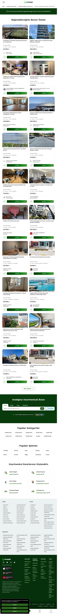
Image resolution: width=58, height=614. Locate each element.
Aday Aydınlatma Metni (51, 596)
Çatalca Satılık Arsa (21, 514)
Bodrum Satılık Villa (21, 522)
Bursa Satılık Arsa (20, 518)
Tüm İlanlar (27, 388)
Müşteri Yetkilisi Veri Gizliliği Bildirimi (51, 590)
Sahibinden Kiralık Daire (35, 535)
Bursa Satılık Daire (20, 507)
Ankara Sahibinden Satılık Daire (7, 545)
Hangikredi (48, 604)
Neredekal (40, 606)
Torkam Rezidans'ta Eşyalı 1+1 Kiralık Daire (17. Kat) (41, 185)
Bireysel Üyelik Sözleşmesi (51, 566)
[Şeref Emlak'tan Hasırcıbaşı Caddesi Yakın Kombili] (42, 356)
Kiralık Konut (18, 432)
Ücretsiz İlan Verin (43, 567)
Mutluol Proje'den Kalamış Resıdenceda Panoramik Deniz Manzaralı (40, 330)
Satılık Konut (8, 432)
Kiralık (11, 405)
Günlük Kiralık (47, 436)
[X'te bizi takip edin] (11, 562)
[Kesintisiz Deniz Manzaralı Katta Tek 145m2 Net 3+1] (15, 140)
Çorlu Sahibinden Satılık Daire (22, 550)
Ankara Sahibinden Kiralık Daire (34, 541)
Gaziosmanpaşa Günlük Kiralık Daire (49, 515)
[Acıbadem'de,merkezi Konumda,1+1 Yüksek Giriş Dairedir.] (15, 284)
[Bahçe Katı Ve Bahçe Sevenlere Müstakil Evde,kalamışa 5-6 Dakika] (15, 248)
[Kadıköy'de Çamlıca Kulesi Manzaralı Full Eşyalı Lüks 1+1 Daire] (15, 68)
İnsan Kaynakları (35, 575)
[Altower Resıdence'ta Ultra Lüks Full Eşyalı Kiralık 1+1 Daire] (42, 140)
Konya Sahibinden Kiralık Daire (35, 545)
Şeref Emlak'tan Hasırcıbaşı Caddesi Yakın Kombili (41, 366)
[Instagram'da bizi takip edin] (3, 562)
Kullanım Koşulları (50, 562)
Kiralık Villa (32, 508)
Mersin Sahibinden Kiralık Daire (49, 539)
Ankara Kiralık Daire (34, 520)
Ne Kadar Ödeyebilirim (27, 577)
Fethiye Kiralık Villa (48, 526)
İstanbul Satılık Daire (21, 505)
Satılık (5, 405)
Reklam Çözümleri (35, 568)
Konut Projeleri (6, 518)
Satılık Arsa (9, 436)
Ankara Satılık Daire (7, 520)
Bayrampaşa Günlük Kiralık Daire (48, 511)
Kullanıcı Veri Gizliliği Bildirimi (51, 581)
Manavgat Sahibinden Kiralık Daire (48, 543)
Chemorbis (52, 606)
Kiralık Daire (39, 432)
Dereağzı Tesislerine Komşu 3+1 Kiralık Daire (14, 365)
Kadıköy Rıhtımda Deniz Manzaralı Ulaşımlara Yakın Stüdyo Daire (39, 293)
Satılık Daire (29, 432)
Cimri (53, 604)
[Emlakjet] (6, 559)
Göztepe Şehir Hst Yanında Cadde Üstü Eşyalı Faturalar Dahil (42, 77)
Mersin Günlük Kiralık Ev (49, 522)
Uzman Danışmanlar (43, 577)
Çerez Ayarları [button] (50, 577)
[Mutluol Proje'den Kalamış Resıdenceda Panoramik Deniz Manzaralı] (42, 320)
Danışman (25, 405)
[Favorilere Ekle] (4, 57)
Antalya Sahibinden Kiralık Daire (34, 549)
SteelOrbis (46, 606)
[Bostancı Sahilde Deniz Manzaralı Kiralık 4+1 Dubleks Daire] (42, 104)
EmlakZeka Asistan (43, 574)
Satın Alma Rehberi (27, 564)
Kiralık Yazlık (33, 512)
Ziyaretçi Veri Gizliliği (51, 585)
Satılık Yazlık (5, 516)
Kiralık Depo (33, 514)
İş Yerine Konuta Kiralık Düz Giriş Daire (40, 257)
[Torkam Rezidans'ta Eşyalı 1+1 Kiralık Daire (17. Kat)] (42, 176)
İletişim (34, 578)
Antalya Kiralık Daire (48, 505)
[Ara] (42, 408)
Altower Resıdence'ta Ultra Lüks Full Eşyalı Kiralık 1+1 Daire (41, 149)
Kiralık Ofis (32, 518)
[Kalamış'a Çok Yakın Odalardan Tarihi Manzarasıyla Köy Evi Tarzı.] (15, 320)
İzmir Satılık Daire (20, 508)
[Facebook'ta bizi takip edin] (7, 562)
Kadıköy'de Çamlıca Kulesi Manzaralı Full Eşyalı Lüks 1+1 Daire (13, 77)
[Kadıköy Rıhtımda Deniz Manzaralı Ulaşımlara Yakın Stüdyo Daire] (42, 284)
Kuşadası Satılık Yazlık (21, 520)
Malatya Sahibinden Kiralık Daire (34, 538)
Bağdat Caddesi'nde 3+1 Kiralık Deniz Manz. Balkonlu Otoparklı (41, 41)
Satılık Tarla (5, 514)
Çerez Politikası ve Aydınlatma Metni (51, 572)
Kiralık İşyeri (29, 436)
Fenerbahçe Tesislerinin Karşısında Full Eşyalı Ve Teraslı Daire (15, 41)
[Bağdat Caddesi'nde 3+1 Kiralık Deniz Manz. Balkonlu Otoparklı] (42, 32)
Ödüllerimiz (35, 565)
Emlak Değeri (27, 580)
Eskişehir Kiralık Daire (48, 508)
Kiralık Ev (32, 507)
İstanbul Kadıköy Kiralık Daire (25, 6)
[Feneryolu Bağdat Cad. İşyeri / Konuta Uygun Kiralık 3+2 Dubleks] (42, 212)
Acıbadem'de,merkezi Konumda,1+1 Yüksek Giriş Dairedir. (14, 293)
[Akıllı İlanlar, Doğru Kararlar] (28, 2)
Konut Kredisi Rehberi (27, 574)
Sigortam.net (35, 604)
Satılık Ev (5, 507)
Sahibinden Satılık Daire (8, 535)
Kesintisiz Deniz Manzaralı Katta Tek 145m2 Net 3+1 (14, 149)
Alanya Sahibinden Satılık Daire (21, 547)
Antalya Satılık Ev (20, 510)
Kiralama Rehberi (27, 570)
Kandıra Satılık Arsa (21, 516)
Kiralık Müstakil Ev (34, 516)
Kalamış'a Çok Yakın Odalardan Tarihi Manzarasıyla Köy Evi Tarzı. (13, 330)
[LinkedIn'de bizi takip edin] (14, 562)
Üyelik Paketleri (43, 570)
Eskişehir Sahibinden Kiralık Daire (48, 536)
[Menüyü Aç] (3, 2)
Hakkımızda (35, 563)
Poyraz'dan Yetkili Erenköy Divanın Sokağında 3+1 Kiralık (12, 113)
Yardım (34, 580)
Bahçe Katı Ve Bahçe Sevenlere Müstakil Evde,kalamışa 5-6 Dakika (13, 257)
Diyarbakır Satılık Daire (8, 522)
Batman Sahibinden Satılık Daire (7, 541)
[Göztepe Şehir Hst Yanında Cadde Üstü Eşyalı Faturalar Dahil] (42, 68)
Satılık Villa (49, 432)
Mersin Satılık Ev (20, 512)
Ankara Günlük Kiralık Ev (49, 524)
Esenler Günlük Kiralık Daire (48, 519)
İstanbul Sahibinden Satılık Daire (21, 539)
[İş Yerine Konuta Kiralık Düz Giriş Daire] (42, 248)
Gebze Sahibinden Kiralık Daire (49, 550)
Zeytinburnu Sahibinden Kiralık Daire (49, 547)
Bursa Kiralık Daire (48, 507)
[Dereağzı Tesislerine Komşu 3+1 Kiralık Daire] (15, 356)
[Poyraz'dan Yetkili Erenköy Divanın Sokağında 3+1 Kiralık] (15, 104)
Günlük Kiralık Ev (33, 510)
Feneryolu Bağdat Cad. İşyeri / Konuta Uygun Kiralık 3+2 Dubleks (42, 221)
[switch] (49, 408)
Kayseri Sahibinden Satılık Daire (7, 549)
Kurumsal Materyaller (35, 572)
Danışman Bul (43, 561)
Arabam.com (42, 604)
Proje (18, 405)
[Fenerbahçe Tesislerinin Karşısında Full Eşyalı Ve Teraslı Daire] (15, 32)
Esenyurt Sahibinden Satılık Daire (21, 543)
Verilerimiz (27, 582)
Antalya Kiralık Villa (48, 528)
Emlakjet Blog (27, 561)
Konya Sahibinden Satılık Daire (22, 536)
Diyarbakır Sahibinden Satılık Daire (7, 538)
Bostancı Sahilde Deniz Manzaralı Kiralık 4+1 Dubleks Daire (41, 113)
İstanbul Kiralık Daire (12, 6)
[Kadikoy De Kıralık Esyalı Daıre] (15, 212)
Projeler (38, 436)
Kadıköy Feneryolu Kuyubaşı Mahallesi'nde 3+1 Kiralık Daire (14, 185)
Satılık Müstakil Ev (7, 512)
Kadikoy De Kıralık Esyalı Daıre (11, 221)
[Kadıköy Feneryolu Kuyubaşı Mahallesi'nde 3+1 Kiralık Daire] (15, 176)
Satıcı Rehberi (27, 567)
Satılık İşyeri (18, 436)
